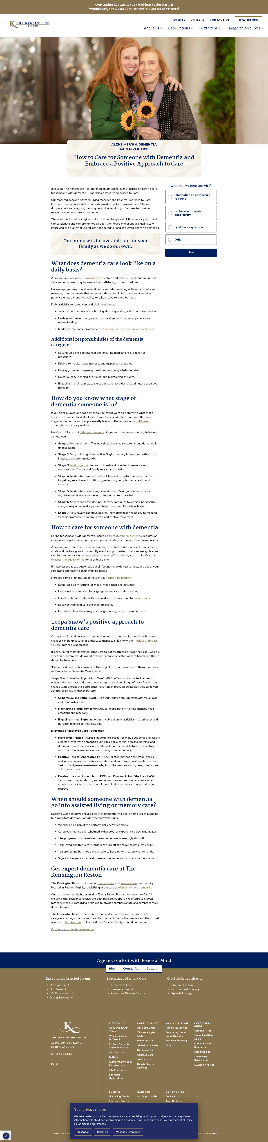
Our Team (56, 989)
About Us (151, 28)
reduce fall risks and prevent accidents (129, 329)
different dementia (92, 432)
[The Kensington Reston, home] (76, 1027)
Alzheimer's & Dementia (134, 144)
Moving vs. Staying (176, 1027)
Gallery (113, 1057)
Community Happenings (201, 1058)
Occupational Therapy (185, 989)
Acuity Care (144, 1059)
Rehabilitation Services (145, 1066)
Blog (112, 968)
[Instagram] (57, 1064)
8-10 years (143, 421)
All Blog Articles (204, 1065)
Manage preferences (128, 1132)
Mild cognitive (79, 465)
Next (191, 252)
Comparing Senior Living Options (176, 1034)
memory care (106, 883)
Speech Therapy (181, 993)
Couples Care (145, 1055)
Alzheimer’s (125, 887)
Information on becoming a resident (192, 197)
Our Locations (117, 1052)
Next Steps (208, 28)
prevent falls (142, 598)
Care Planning (202, 1052)
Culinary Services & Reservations (120, 1063)
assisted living (129, 883)
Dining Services (59, 997)
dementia (145, 887)
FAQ (168, 1045)
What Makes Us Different (118, 1037)
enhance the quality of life (68, 559)
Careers (198, 20)
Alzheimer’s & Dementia (202, 1045)
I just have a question (189, 227)
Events (179, 20)
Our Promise (73, 922)
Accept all (83, 1132)
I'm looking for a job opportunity (188, 213)
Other (179, 239)
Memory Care (145, 1040)
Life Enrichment (60, 993)
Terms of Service (63, 1133)
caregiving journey (119, 578)
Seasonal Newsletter (116, 1076)
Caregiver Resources (243, 28)
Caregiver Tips (134, 149)
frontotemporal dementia (125, 536)
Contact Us (220, 20)
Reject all (102, 1132)
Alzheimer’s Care (121, 985)
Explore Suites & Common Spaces (119, 1046)
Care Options (179, 28)
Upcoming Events (119, 1096)
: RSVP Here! (169, 9)
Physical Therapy (182, 985)
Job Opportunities (148, 1096)
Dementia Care (120, 989)
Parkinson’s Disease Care (126, 993)
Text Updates (174, 1101)
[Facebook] (52, 1064)
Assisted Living (146, 1027)
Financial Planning (176, 1040)
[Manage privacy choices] (6, 1135)
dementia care (92, 278)
